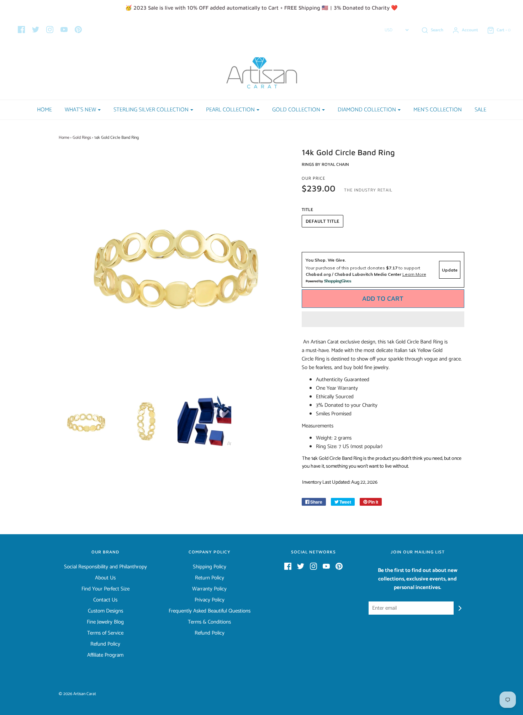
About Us (105, 578)
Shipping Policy (209, 567)
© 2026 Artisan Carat (77, 693)
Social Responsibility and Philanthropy (105, 567)
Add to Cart (382, 298)
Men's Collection (437, 110)
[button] (383, 319)
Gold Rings (82, 137)
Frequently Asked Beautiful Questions (209, 611)
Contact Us (105, 600)
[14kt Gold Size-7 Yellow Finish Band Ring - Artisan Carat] (86, 422)
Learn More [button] (414, 274)
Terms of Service (105, 633)
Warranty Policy (209, 589)
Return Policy (209, 578)
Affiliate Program (105, 655)
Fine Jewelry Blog (105, 622)
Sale (480, 110)
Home (44, 110)
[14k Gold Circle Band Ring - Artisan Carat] (145, 422)
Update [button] (450, 270)
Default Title (322, 221)
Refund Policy (105, 644)
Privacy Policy (209, 600)
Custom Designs (105, 611)
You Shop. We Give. (326, 260)
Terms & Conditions (209, 622)
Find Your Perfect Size (105, 589)
